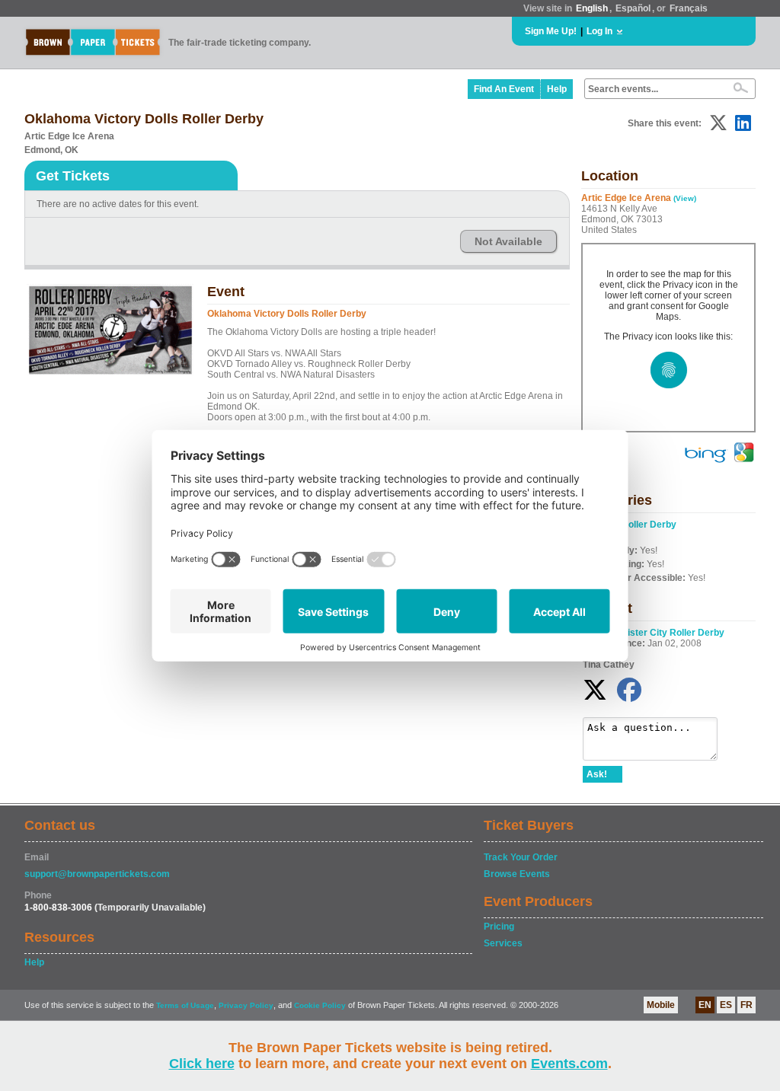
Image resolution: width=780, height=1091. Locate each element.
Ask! (597, 774)
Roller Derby (649, 524)
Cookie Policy (320, 1005)
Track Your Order (521, 857)
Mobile (661, 1005)
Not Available (508, 241)
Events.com (569, 1063)
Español (633, 8)
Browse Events (517, 874)
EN (704, 1005)
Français (689, 8)
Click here (202, 1063)
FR (746, 1005)
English (592, 8)
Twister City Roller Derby (670, 632)
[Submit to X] (718, 123)
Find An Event (504, 89)
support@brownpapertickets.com (97, 874)
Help (557, 89)
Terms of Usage (185, 1005)
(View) (684, 198)
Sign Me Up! (551, 31)
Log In (599, 31)
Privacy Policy (246, 1005)
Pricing (499, 926)
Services (503, 943)
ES (726, 1005)
